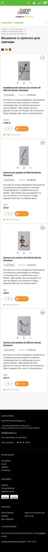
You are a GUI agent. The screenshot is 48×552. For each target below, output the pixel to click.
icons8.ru (42, 533)
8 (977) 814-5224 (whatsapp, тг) (13, 421)
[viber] (29, 442)
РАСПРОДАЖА (7, 513)
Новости (4, 467)
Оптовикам (5, 470)
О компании (6, 461)
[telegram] (26, 442)
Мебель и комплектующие (12, 31)
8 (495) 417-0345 (7, 416)
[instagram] (21, 442)
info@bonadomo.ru (9, 433)
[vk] (18, 442)
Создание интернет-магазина (13, 541)
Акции (3, 464)
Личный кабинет (7, 488)
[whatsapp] (23, 442)
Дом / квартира (17, 29)
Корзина (4, 485)
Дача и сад (29, 516)
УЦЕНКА (4, 516)
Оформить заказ (7, 491)
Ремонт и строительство (35, 513)
